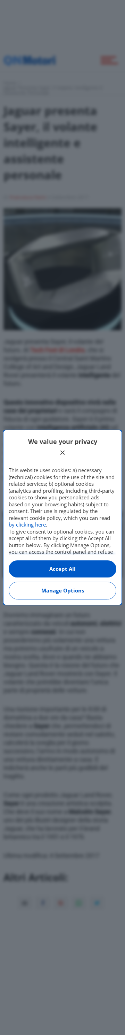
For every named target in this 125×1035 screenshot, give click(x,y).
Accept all (62, 568)
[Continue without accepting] (62, 452)
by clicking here (27, 524)
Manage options (62, 590)
